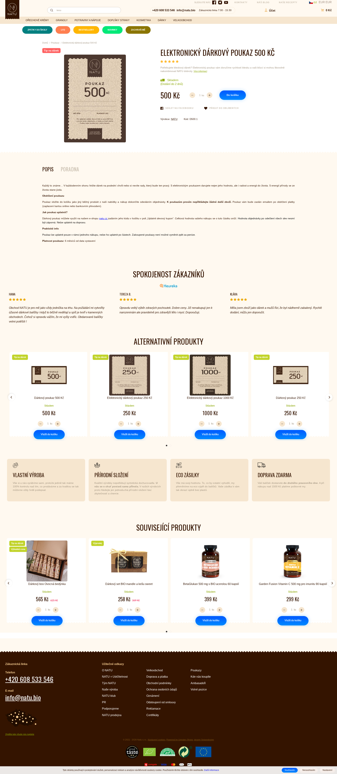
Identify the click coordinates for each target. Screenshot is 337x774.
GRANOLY (62, 20)
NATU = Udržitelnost (115, 676)
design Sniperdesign (204, 740)
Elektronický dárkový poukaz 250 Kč (129, 397)
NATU (174, 119)
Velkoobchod (154, 670)
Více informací (200, 71)
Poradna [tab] (70, 169)
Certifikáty (152, 715)
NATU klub (109, 695)
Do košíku (233, 95)
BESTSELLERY (86, 30)
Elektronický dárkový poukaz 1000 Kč (210, 397)
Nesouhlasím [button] (308, 770)
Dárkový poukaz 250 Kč (291, 397)
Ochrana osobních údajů (161, 689)
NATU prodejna (111, 715)
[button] (324, 10)
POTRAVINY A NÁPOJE (88, 20)
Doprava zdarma (275, 475)
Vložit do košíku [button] (49, 434)
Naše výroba (110, 689)
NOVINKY (112, 30)
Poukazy (196, 670)
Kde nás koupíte (201, 676)
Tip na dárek (51, 50)
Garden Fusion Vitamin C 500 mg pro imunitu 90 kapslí (293, 583)
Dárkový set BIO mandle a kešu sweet (129, 583)
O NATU (107, 670)
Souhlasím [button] (290, 770)
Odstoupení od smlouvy (161, 702)
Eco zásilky (187, 475)
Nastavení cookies (156, 740)
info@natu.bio (186, 10)
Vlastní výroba (28, 475)
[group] (47, 396)
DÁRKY (162, 20)
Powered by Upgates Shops (179, 740)
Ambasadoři (198, 683)
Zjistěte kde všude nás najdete (19, 734)
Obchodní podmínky (158, 683)
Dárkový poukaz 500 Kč (49, 397)
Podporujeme (110, 708)
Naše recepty (288, 2)
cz (315, 2)
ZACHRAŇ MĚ (138, 30)
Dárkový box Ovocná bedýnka (47, 583)
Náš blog (263, 2)
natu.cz (103, 218)
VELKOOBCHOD (182, 20)
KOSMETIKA (144, 20)
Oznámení (152, 695)
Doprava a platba (157, 676)
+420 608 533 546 (163, 10)
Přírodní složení (111, 475)
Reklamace (153, 708)
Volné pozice (199, 689)
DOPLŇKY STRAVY (119, 20)
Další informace (211, 770)
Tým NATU (109, 683)
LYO (63, 30)
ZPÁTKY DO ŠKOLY (37, 30)
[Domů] (12, 9)
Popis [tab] (48, 169)
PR (104, 702)
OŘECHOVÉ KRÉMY (37, 20)
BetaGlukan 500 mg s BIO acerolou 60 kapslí (211, 583)
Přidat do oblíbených (224, 108)
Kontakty (240, 2)
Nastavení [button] (327, 770)
